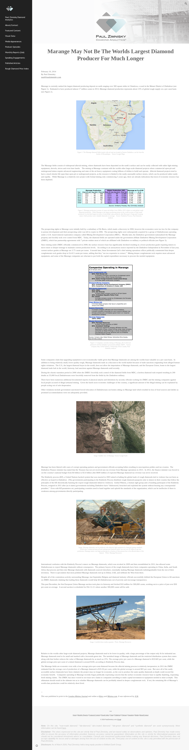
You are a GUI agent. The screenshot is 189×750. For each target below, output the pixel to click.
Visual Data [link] (10, 36)
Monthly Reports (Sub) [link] (14, 52)
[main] (110, 55)
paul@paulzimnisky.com (51, 77)
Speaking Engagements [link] (15, 57)
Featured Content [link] (13, 30)
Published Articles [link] (12, 63)
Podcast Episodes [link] (12, 47)
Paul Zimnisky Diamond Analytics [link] (15, 18)
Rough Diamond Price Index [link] (17, 68)
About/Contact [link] (11, 25)
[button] (186, 4)
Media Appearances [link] (13, 41)
